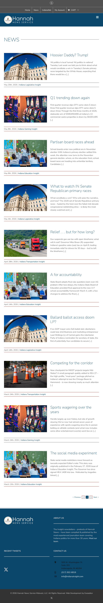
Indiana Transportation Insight (32, 261)
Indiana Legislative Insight (30, 85)
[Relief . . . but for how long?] (25, 243)
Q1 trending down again (70, 97)
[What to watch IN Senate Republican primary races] (25, 197)
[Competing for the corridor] (25, 374)
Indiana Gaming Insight (27, 129)
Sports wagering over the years (70, 409)
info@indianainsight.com (72, 576)
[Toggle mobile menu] (97, 17)
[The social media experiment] (25, 464)
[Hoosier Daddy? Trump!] (25, 66)
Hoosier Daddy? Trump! (69, 55)
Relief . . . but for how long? (72, 231)
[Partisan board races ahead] (25, 153)
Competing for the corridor (71, 363)
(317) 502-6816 (68, 572)
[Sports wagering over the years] (25, 418)
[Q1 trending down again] (25, 109)
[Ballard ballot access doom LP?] (25, 328)
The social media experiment (73, 453)
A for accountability (66, 274)
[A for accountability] (25, 286)
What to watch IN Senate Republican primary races (71, 188)
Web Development (73, 593)
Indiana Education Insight (28, 173)
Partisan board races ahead (72, 142)
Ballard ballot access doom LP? (72, 319)
